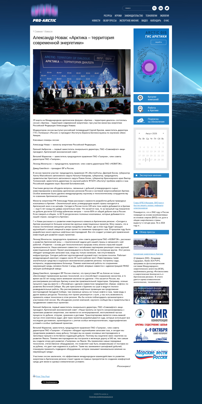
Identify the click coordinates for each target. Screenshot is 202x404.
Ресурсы (108, 15)
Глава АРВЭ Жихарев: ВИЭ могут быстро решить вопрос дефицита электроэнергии (149, 205)
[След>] (163, 133)
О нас (166, 20)
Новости (96, 20)
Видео (145, 20)
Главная (39, 31)
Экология (164, 15)
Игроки (118, 15)
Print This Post (43, 376)
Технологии (151, 15)
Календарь (155, 20)
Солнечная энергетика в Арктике (148, 254)
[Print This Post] (34, 376)
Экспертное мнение (129, 20)
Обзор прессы (110, 20)
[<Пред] (139, 133)
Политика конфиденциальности (101, 397)
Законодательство (134, 15)
